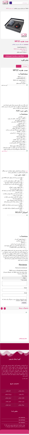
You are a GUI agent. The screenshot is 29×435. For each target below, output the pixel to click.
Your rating (24, 276)
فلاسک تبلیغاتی (21, 397)
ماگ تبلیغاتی (21, 394)
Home (27, 8)
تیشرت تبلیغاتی (21, 401)
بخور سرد (23, 50)
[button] (2, 25)
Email (25, 292)
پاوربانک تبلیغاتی (8, 394)
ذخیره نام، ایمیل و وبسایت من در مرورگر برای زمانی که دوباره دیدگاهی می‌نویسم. (14, 300)
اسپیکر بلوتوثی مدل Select (20, 48)
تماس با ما (3, 432)
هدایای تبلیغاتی (21, 390)
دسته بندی (18, 432)
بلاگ (10, 432)
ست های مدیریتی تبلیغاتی (19, 8)
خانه (25, 432)
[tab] (25, 66)
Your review (24, 280)
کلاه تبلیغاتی (8, 390)
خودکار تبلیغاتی (21, 405)
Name (25, 287)
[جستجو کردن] (10, 3)
